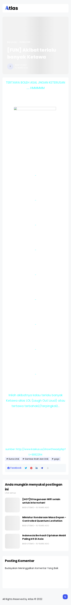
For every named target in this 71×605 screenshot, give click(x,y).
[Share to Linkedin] (37, 468)
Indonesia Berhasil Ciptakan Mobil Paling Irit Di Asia (44, 537)
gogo (56, 459)
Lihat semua (10, 493)
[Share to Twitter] (26, 468)
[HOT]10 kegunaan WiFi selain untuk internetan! (41, 501)
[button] (47, 468)
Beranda (12, 42)
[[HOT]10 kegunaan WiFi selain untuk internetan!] (12, 505)
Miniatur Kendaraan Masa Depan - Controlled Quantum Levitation (44, 519)
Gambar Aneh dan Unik (36, 459)
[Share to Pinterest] (31, 468)
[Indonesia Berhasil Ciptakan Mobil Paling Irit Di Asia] (12, 541)
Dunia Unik (25, 42)
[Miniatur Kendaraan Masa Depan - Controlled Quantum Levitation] (12, 523)
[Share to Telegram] (42, 468)
